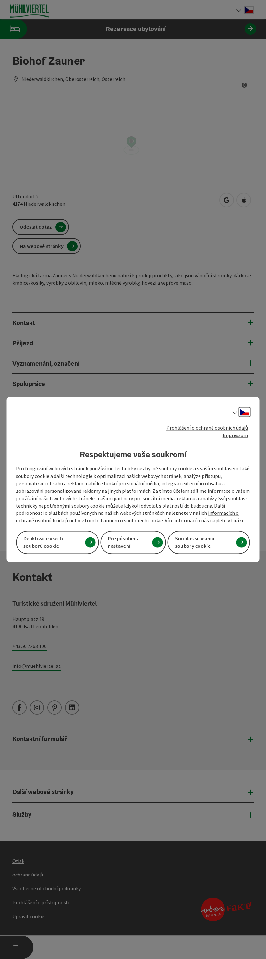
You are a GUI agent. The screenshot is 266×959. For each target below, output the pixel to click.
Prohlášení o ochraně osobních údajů (207, 427)
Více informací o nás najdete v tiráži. (204, 520)
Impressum (235, 435)
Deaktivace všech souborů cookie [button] (43, 542)
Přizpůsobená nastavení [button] (123, 542)
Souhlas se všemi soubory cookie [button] (194, 542)
